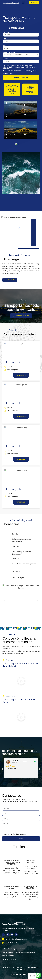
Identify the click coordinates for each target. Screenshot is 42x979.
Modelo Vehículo (9, 52)
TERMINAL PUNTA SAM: (11, 887)
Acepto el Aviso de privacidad (15, 834)
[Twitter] (7, 934)
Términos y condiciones (22, 71)
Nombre (6, 32)
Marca (5, 45)
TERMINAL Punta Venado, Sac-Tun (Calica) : (11, 862)
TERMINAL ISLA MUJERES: (30, 887)
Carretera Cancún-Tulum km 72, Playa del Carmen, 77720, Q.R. (11, 870)
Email (5, 38)
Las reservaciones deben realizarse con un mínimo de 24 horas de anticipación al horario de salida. (20, 67)
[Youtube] (12, 934)
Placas (5, 59)
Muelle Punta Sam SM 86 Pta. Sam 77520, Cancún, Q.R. (12, 894)
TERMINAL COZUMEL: (30, 861)
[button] (23, 2)
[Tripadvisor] (16, 934)
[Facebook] (3, 934)
